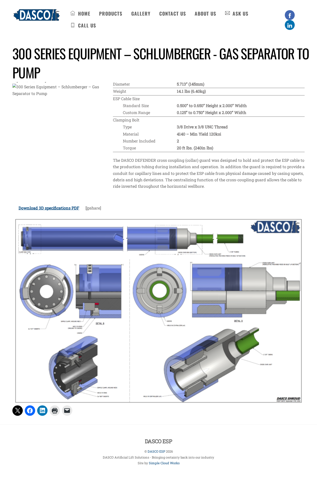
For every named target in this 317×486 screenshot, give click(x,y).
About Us (205, 13)
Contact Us (172, 13)
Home (83, 13)
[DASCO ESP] (36, 18)
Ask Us (239, 13)
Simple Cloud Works (164, 463)
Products (110, 13)
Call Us (86, 25)
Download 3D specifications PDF (49, 207)
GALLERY (140, 13)
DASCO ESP (156, 451)
